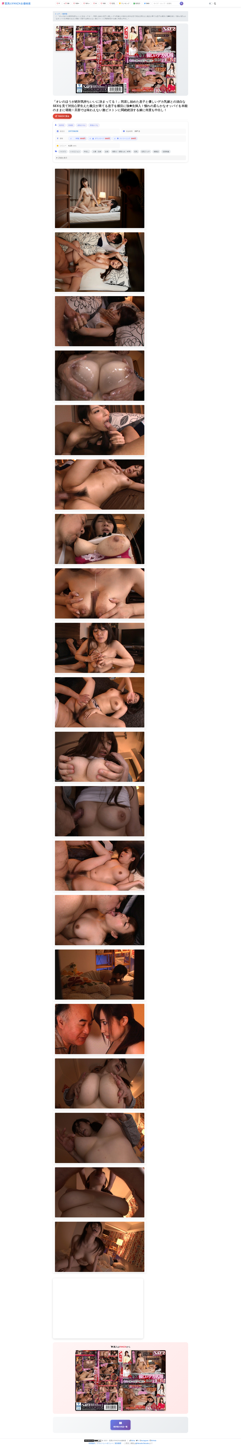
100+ (77, 3)
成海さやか (81, 125)
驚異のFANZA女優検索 (17, 3)
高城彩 (70, 125)
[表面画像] (64, 38)
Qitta (133, 1440)
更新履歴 (118, 1443)
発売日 (137, 3)
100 (104, 3)
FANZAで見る (63, 116)
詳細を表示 (62, 158)
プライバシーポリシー (105, 1443)
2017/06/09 (73, 131)
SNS (147, 3)
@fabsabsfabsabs (142, 1443)
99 (68, 3)
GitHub (153, 1440)
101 (86, 3)
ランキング (125, 3)
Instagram (144, 1440)
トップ (57, 14)
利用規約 (92, 1443)
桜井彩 (64, 14)
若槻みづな (94, 125)
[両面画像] (126, 59)
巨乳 (113, 3)
